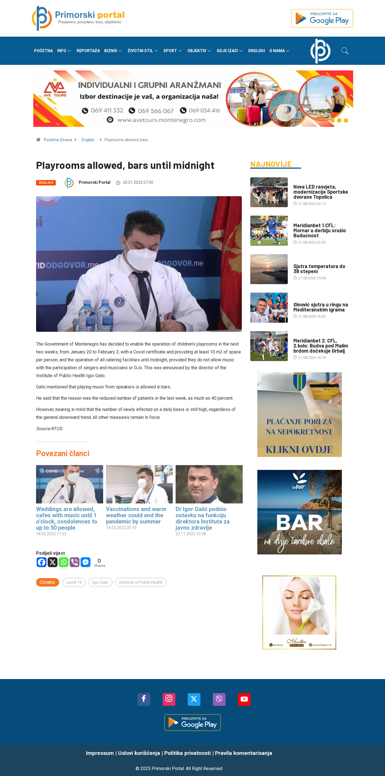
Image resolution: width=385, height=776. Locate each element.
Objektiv (196, 50)
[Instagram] (169, 699)
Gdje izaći (227, 50)
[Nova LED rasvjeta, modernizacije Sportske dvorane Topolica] (269, 192)
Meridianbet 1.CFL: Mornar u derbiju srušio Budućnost (319, 230)
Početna (43, 50)
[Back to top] (372, 760)
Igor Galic (100, 582)
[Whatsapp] (63, 562)
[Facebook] (42, 562)
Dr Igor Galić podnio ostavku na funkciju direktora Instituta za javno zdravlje (203, 518)
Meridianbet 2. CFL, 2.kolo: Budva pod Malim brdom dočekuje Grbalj (320, 345)
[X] (52, 562)
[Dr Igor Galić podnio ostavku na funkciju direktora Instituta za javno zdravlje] (209, 484)
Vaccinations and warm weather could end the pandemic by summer (136, 515)
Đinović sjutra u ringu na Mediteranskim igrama (320, 307)
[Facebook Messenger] (85, 562)
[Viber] (74, 562)
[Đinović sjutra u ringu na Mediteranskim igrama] (269, 307)
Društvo (301, 181)
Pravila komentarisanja (243, 753)
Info (61, 50)
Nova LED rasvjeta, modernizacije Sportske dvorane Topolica (320, 192)
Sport (170, 50)
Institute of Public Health (141, 582)
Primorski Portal (94, 182)
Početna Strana (58, 140)
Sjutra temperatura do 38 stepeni (319, 268)
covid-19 (74, 582)
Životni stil (140, 50)
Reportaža (88, 50)
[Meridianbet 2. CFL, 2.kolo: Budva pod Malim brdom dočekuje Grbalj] (269, 346)
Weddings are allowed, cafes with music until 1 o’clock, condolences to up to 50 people (66, 518)
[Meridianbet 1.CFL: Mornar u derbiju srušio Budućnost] (269, 231)
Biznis (110, 50)
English (256, 50)
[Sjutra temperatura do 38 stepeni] (269, 269)
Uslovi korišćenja (139, 753)
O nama (277, 50)
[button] (345, 50)
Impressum (100, 753)
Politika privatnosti (187, 753)
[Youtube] (244, 699)
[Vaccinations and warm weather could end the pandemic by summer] (139, 484)
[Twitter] (194, 699)
